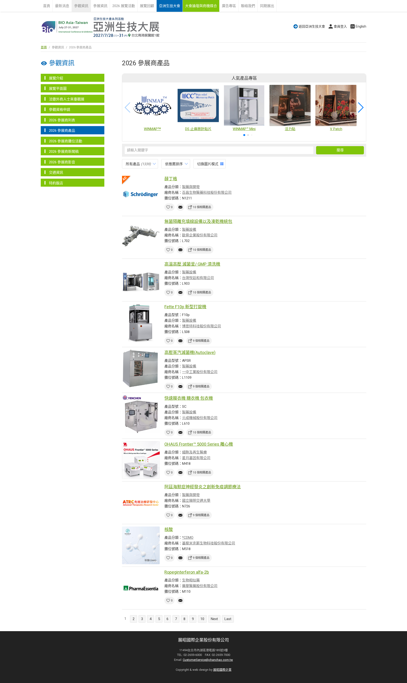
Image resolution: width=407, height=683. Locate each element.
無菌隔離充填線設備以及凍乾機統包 (198, 221)
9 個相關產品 (201, 340)
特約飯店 (56, 183)
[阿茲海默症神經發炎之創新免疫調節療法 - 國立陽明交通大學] (141, 503)
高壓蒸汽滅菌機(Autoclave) (190, 352)
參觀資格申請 (59, 109)
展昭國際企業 (222, 669)
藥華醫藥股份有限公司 (199, 586)
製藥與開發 (191, 187)
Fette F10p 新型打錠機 (185, 306)
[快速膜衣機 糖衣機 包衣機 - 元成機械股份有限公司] (141, 414)
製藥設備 (189, 229)
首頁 (46, 6)
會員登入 (340, 26)
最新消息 (62, 6)
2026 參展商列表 (62, 120)
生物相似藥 (191, 580)
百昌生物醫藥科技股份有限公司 (207, 192)
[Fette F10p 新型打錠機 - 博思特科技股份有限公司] (141, 323)
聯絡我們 (248, 6)
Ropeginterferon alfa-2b (186, 572)
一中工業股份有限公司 (199, 372)
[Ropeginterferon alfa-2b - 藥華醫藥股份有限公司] (141, 588)
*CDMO (187, 537)
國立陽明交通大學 (196, 500)
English (361, 26)
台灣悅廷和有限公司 (198, 278)
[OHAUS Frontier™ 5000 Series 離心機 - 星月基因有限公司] (141, 460)
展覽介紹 (56, 78)
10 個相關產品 (202, 207)
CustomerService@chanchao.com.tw (208, 660)
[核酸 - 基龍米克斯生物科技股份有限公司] (141, 545)
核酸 (168, 529)
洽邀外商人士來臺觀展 (66, 99)
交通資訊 (56, 172)
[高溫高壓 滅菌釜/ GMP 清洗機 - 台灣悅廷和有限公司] (141, 280)
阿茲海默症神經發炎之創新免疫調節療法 (202, 486)
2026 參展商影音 (62, 162)
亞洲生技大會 (169, 6)
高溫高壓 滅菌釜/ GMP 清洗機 (192, 264)
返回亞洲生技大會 (312, 26)
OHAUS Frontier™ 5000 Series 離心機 (198, 444)
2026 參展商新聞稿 (64, 151)
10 (202, 619)
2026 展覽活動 (123, 6)
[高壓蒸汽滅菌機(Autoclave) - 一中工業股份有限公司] (141, 368)
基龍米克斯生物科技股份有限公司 (208, 543)
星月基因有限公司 (196, 458)
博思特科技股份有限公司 (201, 326)
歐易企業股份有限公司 (199, 235)
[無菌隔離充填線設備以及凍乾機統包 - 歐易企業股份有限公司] (141, 237)
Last (227, 619)
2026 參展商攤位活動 (65, 141)
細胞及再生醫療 (194, 452)
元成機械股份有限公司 (199, 418)
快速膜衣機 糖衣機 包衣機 (188, 398)
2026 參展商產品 (62, 130)
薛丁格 (170, 178)
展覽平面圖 (58, 88)
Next (214, 619)
